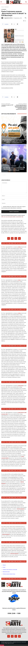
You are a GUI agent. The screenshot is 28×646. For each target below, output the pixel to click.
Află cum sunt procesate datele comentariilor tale (12, 216)
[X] (19, 238)
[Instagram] (12, 238)
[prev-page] (2, 175)
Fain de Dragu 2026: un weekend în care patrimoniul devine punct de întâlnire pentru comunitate (14, 169)
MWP (13, 643)
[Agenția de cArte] (2, 18)
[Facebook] (8, 238)
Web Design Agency (7, 643)
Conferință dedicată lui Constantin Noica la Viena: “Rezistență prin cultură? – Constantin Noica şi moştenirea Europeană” (21, 107)
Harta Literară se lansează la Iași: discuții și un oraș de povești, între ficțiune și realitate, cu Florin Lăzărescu (14, 141)
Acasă (2, 7)
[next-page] (4, 175)
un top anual (20, 385)
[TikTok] (15, 238)
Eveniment (6, 7)
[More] (17, 24)
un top (19, 246)
